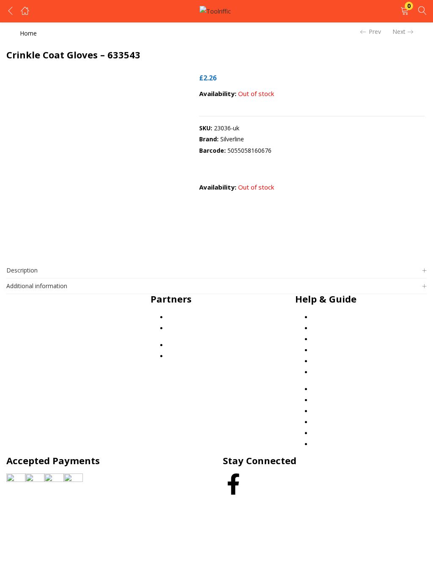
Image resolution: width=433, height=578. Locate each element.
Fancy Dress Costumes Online (208, 328)
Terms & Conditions (339, 339)
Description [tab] (22, 270)
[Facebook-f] (233, 484)
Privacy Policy (330, 328)
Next (399, 32)
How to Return (332, 372)
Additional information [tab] (36, 286)
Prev (375, 32)
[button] (404, 11)
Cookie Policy (330, 317)
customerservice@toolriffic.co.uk (68, 310)
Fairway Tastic (187, 317)
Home (28, 33)
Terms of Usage (334, 350)
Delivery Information (340, 361)
